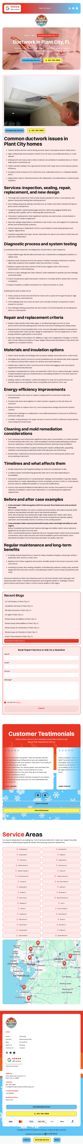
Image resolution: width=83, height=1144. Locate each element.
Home (26, 35)
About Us (9, 1045)
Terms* (18, 702)
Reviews (22, 1045)
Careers (22, 1048)
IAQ (33, 35)
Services (8, 1039)
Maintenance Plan (25, 1039)
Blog (7, 1042)
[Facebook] (69, 8)
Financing (22, 1036)
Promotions (23, 1042)
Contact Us (9, 1048)
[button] (57, 1140)
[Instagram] (73, 8)
